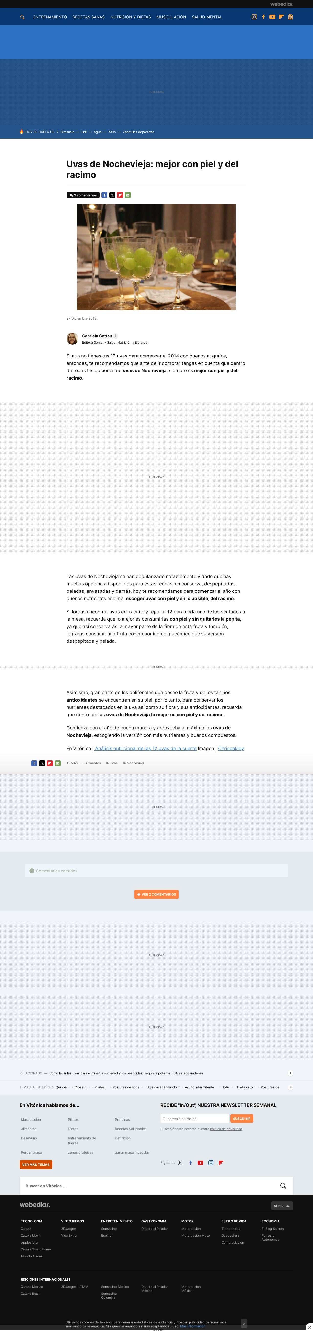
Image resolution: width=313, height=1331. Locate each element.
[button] (99, 336)
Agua (97, 132)
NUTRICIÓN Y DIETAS (131, 16)
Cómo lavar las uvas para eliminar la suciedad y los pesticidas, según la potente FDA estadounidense (126, 1073)
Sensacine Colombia (109, 1295)
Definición (123, 1138)
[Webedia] (281, 4)
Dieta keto (245, 1087)
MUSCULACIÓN (171, 16)
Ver (159, 894)
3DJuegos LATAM (74, 1287)
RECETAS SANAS (89, 16)
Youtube (272, 17)
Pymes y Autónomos (270, 1237)
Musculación (31, 1119)
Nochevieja (136, 763)
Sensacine (109, 1229)
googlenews (290, 17)
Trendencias (231, 1229)
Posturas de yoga (126, 1087)
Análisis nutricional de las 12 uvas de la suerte (145, 748)
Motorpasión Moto (195, 1235)
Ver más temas (36, 1165)
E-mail (128, 195)
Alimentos (93, 763)
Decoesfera (230, 1235)
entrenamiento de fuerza (82, 1140)
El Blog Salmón (273, 1229)
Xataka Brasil (30, 1293)
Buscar (283, 1186)
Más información (192, 1326)
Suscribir (242, 1119)
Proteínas (122, 1119)
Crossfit (81, 1087)
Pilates (100, 1087)
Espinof (107, 1235)
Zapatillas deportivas (138, 132)
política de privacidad (226, 1129)
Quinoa (61, 1087)
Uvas (114, 763)
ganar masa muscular (132, 1152)
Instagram (254, 17)
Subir (279, 1206)
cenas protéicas (80, 1152)
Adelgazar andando (162, 1087)
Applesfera (29, 1242)
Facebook (263, 17)
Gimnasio (67, 132)
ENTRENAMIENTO (50, 16)
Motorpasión (191, 1229)
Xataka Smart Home (36, 1249)
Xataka (26, 1229)
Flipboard (281, 17)
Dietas (73, 1129)
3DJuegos (69, 1229)
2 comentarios (85, 195)
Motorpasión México (191, 1289)
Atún (112, 132)
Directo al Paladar (154, 1229)
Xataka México (32, 1287)
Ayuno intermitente (200, 1087)
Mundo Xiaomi (32, 1256)
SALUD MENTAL (207, 16)
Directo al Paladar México (154, 1289)
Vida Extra (69, 1235)
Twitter (112, 195)
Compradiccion (233, 1242)
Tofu (226, 1087)
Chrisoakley (231, 748)
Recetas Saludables (130, 1129)
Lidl (84, 132)
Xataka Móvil (30, 1235)
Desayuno (29, 1138)
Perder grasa (31, 1152)
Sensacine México (115, 1287)
